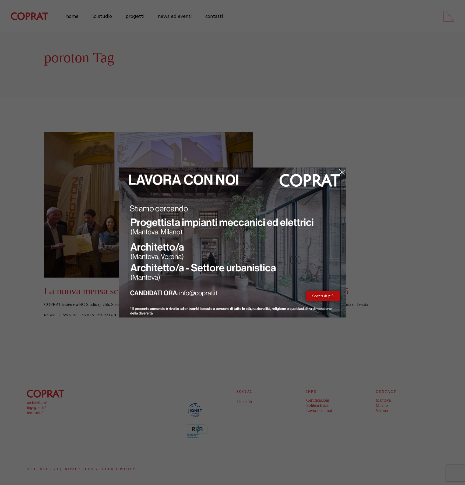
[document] (232, 242)
